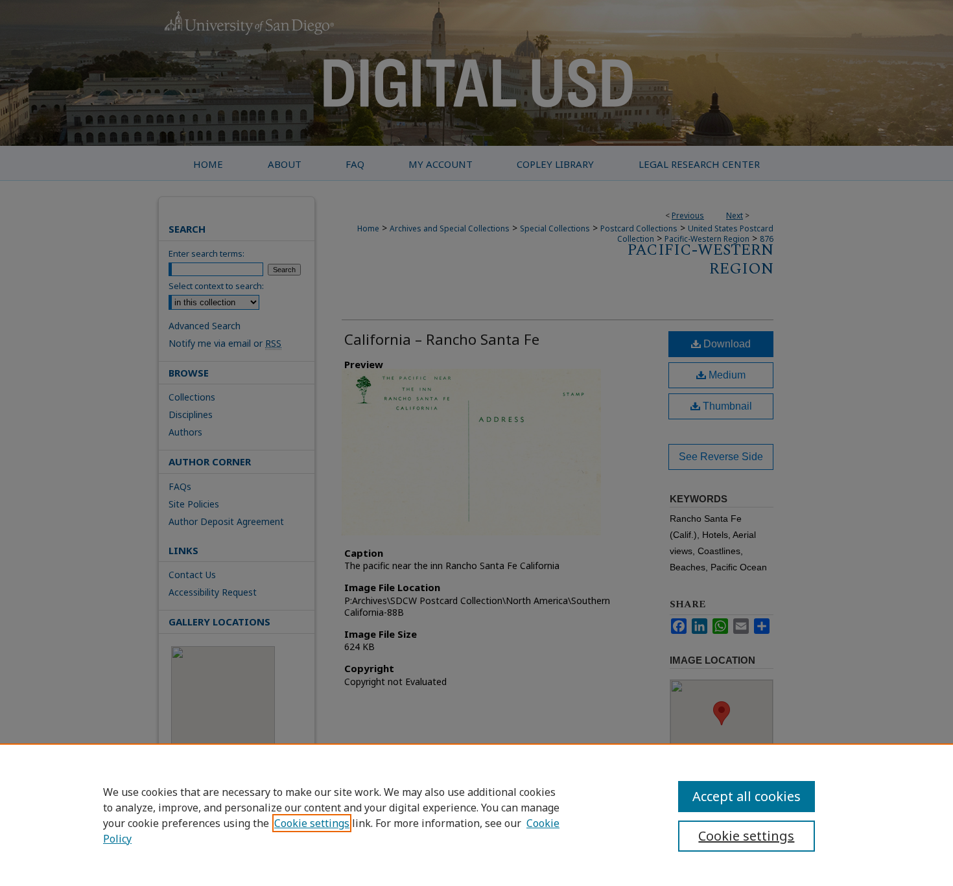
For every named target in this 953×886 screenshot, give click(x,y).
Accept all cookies (746, 796)
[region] (476, 814)
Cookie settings (311, 823)
